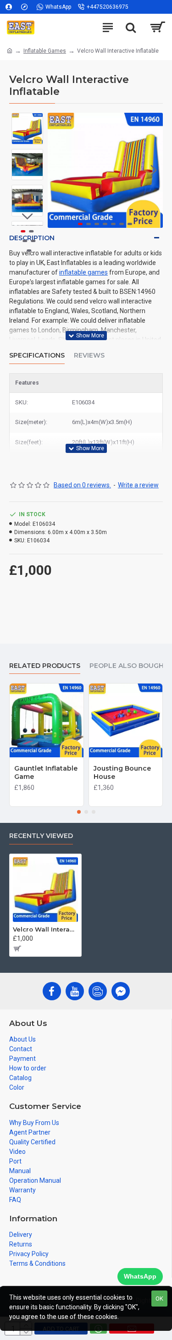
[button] (57, 170)
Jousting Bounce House (122, 772)
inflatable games (83, 272)
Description (32, 238)
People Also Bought (128, 666)
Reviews (89, 355)
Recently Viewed (41, 836)
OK (159, 1298)
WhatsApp (140, 1276)
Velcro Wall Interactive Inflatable (45, 929)
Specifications (37, 355)
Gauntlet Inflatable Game (46, 772)
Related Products (44, 666)
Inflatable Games (44, 51)
